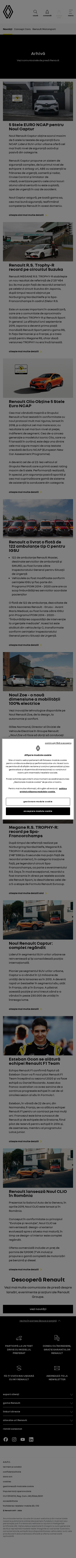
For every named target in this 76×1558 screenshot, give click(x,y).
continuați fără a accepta (58, 743)
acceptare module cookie (38, 811)
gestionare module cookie (38, 801)
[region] (38, 779)
